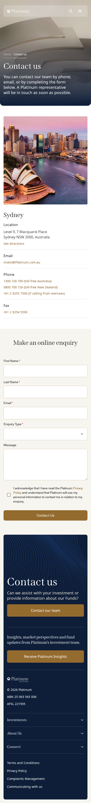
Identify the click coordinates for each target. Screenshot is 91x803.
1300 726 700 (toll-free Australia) (27, 281)
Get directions (14, 243)
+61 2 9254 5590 (15, 312)
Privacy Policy (17, 771)
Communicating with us (24, 786)
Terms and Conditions (23, 763)
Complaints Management (26, 779)
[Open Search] (71, 11)
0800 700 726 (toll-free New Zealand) (31, 287)
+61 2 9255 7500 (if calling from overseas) (34, 293)
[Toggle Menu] (80, 11)
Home (7, 54)
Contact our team (45, 610)
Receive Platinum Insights (45, 656)
